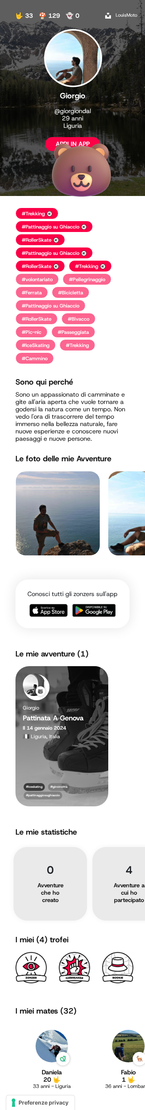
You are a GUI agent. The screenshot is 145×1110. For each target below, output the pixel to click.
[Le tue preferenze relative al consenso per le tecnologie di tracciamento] (40, 1102)
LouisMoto (126, 15)
